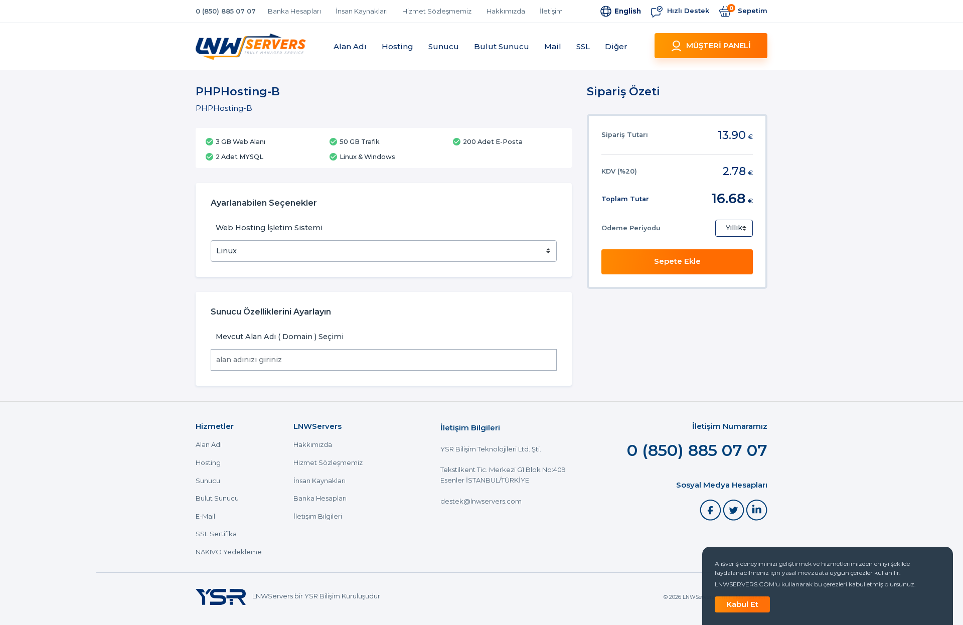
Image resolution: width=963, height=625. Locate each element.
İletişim (551, 11)
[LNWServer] (251, 46)
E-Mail (205, 516)
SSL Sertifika (216, 534)
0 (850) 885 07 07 (226, 11)
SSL (583, 46)
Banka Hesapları (294, 11)
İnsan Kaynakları (362, 11)
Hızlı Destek (687, 11)
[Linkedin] (756, 509)
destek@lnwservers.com (481, 501)
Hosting (397, 46)
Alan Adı (350, 46)
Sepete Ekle (677, 261)
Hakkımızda (506, 11)
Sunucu (443, 46)
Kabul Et (742, 604)
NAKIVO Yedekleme (229, 552)
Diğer (616, 46)
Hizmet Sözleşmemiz (436, 11)
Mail (552, 46)
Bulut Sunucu (501, 46)
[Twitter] (734, 509)
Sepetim (748, 10)
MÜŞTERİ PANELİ (718, 45)
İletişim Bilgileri (317, 516)
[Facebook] (711, 509)
